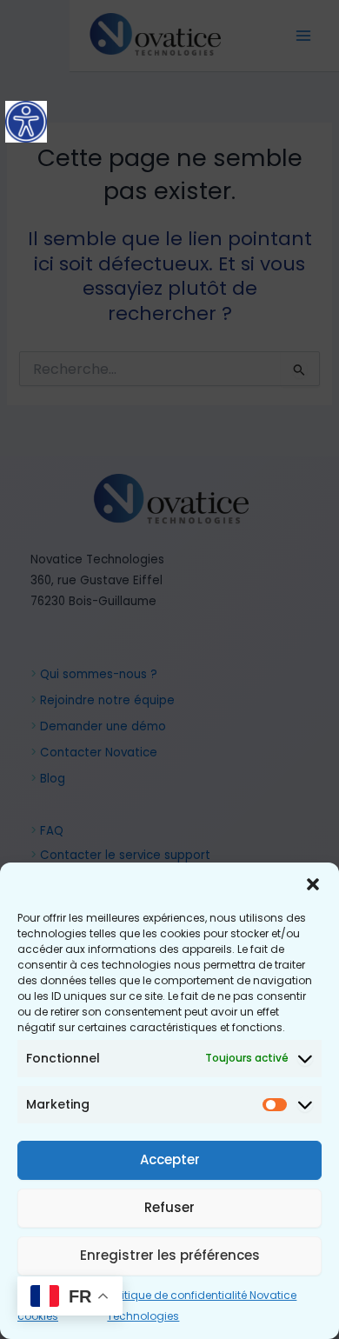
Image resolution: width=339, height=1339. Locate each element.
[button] (313, 884)
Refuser (169, 1207)
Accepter (170, 1159)
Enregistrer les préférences (170, 1255)
